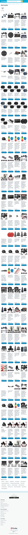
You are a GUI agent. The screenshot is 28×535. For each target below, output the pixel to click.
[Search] (22, 1)
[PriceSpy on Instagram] (14, 531)
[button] (14, 494)
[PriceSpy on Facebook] (13, 531)
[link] (4, 21)
